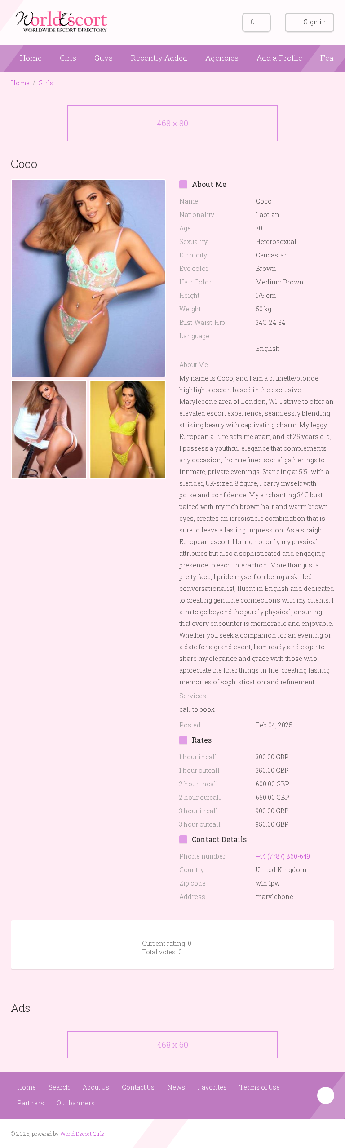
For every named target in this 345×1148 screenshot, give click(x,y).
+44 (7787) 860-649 (283, 856)
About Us (96, 1087)
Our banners (76, 1103)
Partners (30, 1103)
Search (59, 1087)
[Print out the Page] (308, 163)
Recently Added (159, 58)
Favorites (212, 1087)
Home (31, 58)
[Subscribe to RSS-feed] (292, 1132)
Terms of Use (259, 1087)
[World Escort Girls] (62, 21)
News (176, 1087)
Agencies (222, 58)
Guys (103, 58)
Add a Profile (279, 58)
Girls (68, 58)
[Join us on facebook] (309, 1132)
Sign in (315, 22)
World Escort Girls (82, 1133)
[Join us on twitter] (326, 1132)
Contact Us (138, 1087)
